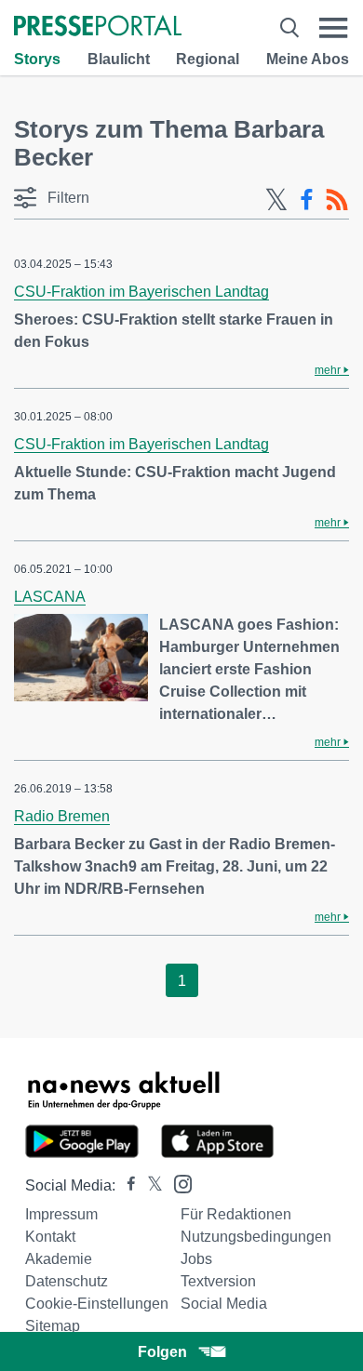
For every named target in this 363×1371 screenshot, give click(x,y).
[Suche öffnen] (289, 27)
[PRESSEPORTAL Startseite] (98, 27)
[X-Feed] (276, 200)
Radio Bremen (62, 816)
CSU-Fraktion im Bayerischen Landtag (141, 291)
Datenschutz (66, 1281)
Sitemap (52, 1326)
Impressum (61, 1214)
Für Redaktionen (236, 1214)
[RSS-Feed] (337, 200)
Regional (207, 59)
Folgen (162, 1352)
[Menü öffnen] (333, 27)
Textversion (218, 1281)
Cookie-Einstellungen (96, 1303)
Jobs (196, 1259)
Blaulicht (118, 59)
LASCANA (50, 597)
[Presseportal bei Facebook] (125, 1185)
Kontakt (50, 1237)
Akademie (58, 1259)
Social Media (224, 1303)
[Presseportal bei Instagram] (177, 1183)
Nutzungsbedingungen (256, 1237)
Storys (37, 59)
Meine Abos (307, 59)
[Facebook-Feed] (307, 200)
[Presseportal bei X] (149, 1185)
